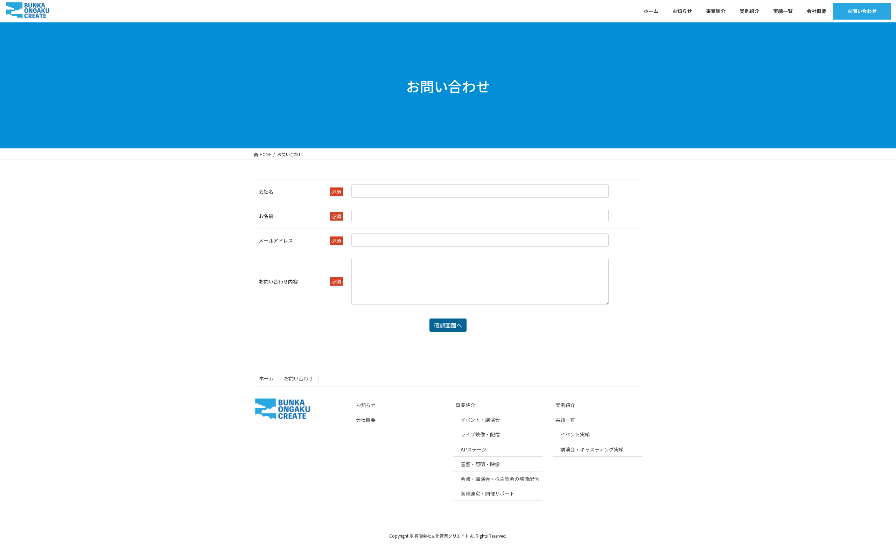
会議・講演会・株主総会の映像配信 (500, 478)
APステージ (473, 449)
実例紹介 (565, 404)
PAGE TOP (870, 530)
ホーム (266, 378)
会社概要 (366, 419)
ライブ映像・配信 (480, 434)
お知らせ (366, 404)
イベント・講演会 (480, 419)
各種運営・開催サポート (487, 493)
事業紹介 (465, 404)
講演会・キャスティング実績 (592, 449)
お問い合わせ (298, 378)
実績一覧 (565, 419)
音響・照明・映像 (480, 464)
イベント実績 (575, 434)
